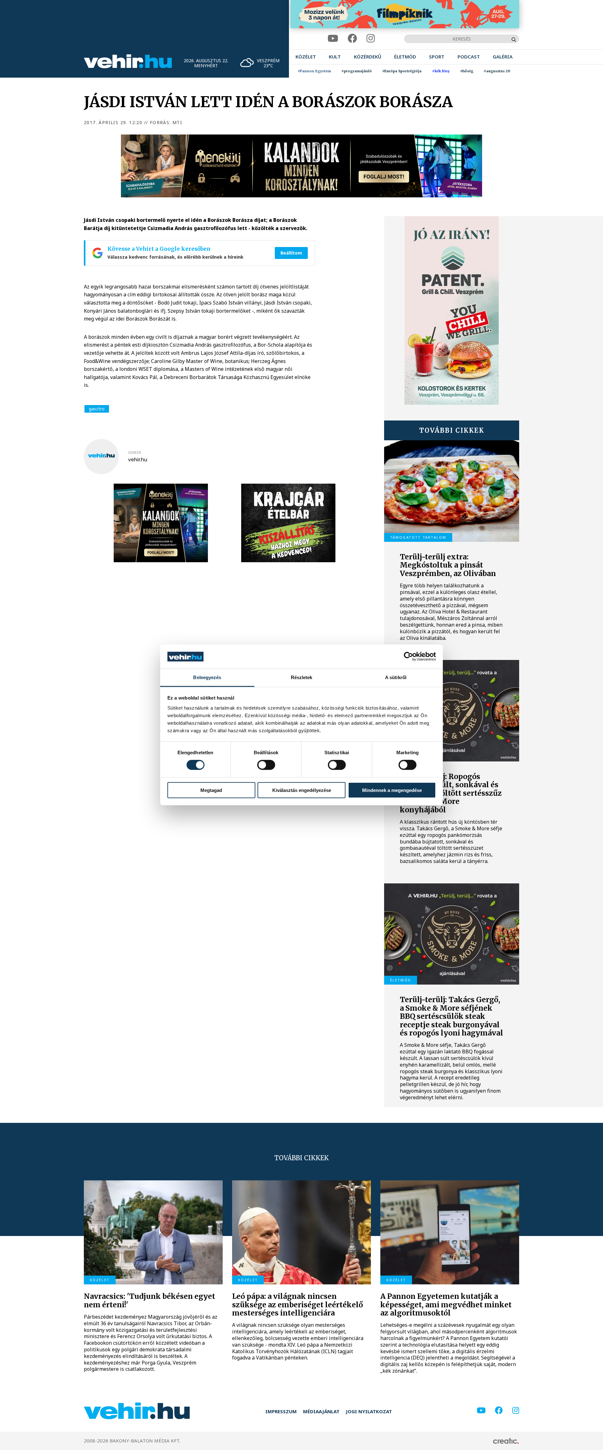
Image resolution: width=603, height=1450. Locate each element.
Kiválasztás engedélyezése (301, 790)
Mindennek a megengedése (392, 790)
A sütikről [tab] (395, 677)
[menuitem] (306, 56)
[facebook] (352, 38)
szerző (134, 452)
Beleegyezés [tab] (207, 677)
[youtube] (333, 38)
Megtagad (211, 790)
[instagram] (371, 38)
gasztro (97, 409)
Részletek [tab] (301, 677)
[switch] (266, 765)
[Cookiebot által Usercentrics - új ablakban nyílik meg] (408, 656)
